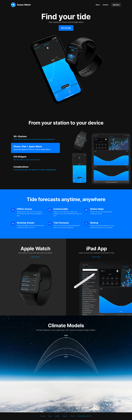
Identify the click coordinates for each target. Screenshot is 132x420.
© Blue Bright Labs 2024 (84, 416)
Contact (105, 5)
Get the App (66, 28)
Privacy (72, 416)
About (98, 5)
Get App (43, 416)
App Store (116, 5)
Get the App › (35, 257)
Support (65, 416)
